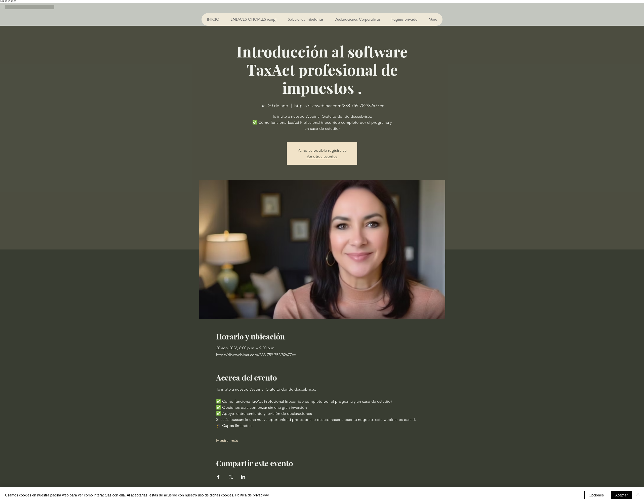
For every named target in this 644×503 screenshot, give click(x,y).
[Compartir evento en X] (230, 477)
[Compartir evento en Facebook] (218, 477)
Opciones (596, 494)
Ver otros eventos (322, 156)
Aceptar (621, 494)
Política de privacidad (252, 494)
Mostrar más (227, 440)
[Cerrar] (638, 495)
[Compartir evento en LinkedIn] (243, 477)
